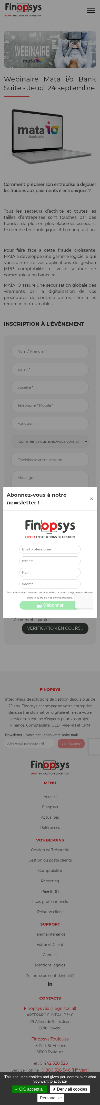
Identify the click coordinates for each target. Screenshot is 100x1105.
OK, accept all (31, 1089)
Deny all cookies (71, 1089)
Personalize (51, 1098)
